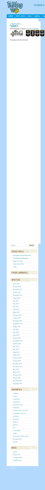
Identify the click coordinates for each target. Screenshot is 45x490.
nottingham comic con (19, 413)
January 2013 (17, 378)
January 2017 (17, 318)
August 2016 (17, 326)
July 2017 (16, 301)
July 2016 (16, 329)
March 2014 (16, 355)
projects (15, 425)
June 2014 (16, 346)
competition (16, 402)
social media (16, 430)
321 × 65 (29, 28)
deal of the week (17, 405)
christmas (15, 393)
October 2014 (17, 343)
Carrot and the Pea (18, 264)
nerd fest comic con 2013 (20, 410)
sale (14, 427)
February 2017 (17, 315)
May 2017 (16, 306)
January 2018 (17, 286)
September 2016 (17, 323)
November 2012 (17, 383)
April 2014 (16, 352)
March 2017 (16, 312)
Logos (15, 267)
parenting (16, 419)
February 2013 (17, 375)
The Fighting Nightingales (21, 258)
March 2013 (16, 372)
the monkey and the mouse (21, 436)
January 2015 (17, 338)
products (15, 422)
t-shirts (15, 433)
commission (16, 399)
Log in (15, 451)
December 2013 (17, 363)
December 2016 (17, 321)
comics (15, 396)
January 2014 (17, 361)
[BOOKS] (37, 16)
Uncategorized (17, 439)
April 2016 (16, 335)
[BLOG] (29, 16)
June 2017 (16, 304)
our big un (16, 416)
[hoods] (27, 36)
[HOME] (10, 16)
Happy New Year (18, 261)
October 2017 (17, 292)
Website (15, 442)
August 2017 (17, 298)
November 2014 (17, 341)
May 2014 (16, 349)
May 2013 (16, 369)
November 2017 (17, 289)
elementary (16, 407)
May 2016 (16, 332)
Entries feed (16, 454)
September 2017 (17, 295)
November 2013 (17, 366)
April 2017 (16, 309)
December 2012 (17, 381)
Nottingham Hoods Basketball (22, 255)
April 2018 (16, 284)
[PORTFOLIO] (20, 16)
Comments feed (17, 457)
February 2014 (17, 358)
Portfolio (36, 28)
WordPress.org (17, 460)
